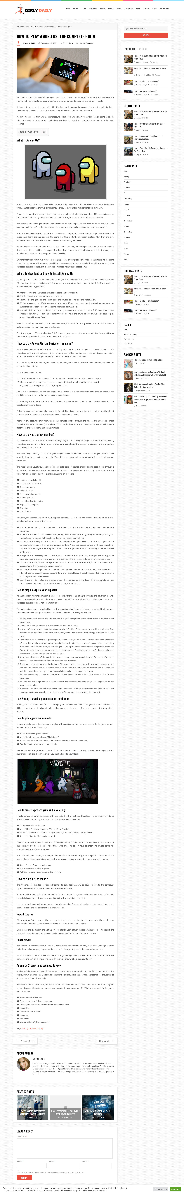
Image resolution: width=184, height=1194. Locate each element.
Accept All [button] (175, 1189)
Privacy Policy (129, 339)
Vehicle (146, 8)
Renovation (129, 8)
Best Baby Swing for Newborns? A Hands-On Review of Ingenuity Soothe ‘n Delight (150, 373)
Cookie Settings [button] (161, 1189)
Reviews (155, 62)
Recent (143, 49)
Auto (125, 171)
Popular (129, 49)
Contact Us (128, 343)
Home (68, 8)
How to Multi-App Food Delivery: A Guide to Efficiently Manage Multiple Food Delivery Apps (150, 399)
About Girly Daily (130, 334)
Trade (138, 8)
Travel (126, 248)
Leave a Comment (86, 43)
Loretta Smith (30, 43)
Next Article (104, 1041)
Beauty (126, 177)
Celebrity (76, 8)
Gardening (93, 8)
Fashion (127, 188)
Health (102, 8)
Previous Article (28, 1041)
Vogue (154, 8)
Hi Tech (111, 8)
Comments (22, 1136)
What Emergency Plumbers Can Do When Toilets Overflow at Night (149, 386)
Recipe (119, 8)
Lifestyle (127, 215)
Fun (85, 8)
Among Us (26, 1028)
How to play (37, 1028)
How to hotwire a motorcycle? (145, 91)
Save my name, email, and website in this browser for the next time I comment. (50, 1173)
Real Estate (128, 221)
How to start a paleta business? (146, 81)
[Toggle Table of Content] (43, 132)
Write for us (164, 8)
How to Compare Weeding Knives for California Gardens (148, 137)
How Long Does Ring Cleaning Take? (148, 359)
